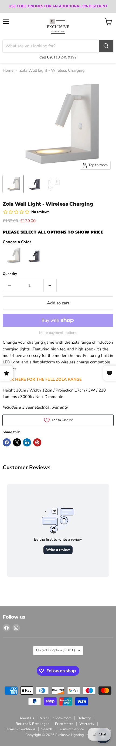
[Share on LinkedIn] (27, 442)
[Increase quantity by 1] (50, 285)
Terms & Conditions (20, 729)
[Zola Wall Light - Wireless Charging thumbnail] (54, 184)
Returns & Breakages (32, 723)
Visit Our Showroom (55, 718)
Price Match (64, 723)
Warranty (86, 723)
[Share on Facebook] (7, 442)
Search (46, 729)
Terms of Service (71, 729)
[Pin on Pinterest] (37, 442)
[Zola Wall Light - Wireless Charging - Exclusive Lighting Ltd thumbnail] (13, 184)
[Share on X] (17, 442)
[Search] (106, 46)
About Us (26, 718)
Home (8, 70)
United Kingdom (55, 650)
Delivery (84, 718)
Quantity (10, 274)
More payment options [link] (58, 333)
